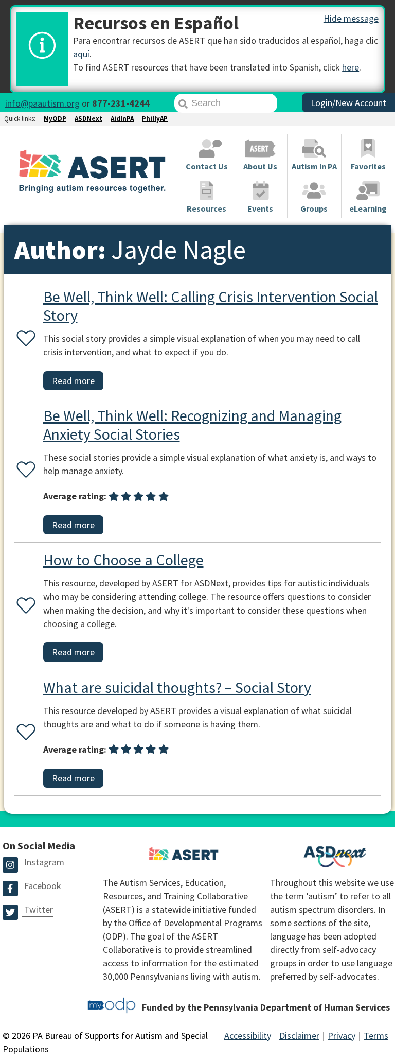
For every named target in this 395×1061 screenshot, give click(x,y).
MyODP (55, 118)
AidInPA (122, 118)
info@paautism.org (42, 103)
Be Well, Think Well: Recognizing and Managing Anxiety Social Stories (192, 425)
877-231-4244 (121, 103)
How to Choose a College (123, 559)
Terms (376, 1035)
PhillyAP (155, 118)
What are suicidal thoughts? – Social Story (177, 687)
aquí (81, 54)
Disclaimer (299, 1035)
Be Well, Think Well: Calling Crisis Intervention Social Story (210, 306)
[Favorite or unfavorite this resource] (23, 339)
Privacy (341, 1035)
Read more (73, 381)
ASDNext (88, 118)
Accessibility (247, 1035)
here (350, 67)
